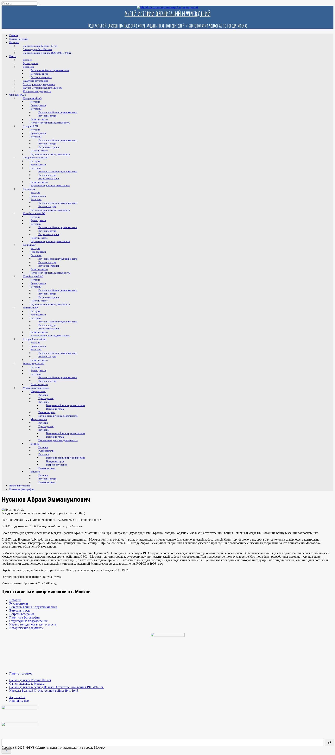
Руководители (18, 603)
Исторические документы (37, 91)
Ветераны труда (19, 610)
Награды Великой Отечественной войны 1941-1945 (43, 690)
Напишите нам (19, 700)
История (14, 42)
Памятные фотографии (21, 489)
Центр (12, 56)
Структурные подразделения (28, 621)
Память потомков (18, 38)
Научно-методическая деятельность (50, 122)
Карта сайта (17, 697)
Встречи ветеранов (19, 485)
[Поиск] (329, 742)
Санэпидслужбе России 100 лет (30, 680)
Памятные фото (46, 468)
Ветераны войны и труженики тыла (33, 607)
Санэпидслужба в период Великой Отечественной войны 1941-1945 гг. (56, 687)
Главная (13, 35)
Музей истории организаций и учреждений (168, 13)
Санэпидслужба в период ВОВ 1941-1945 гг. (47, 52)
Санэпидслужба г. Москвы (27, 683)
